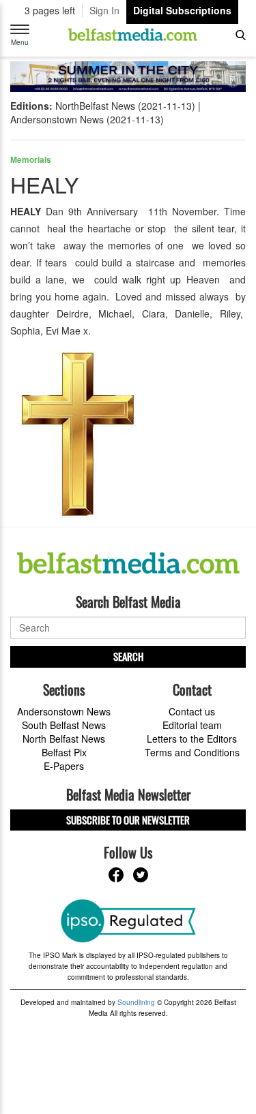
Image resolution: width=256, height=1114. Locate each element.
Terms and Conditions (192, 752)
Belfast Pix (64, 752)
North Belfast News (64, 738)
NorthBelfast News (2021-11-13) (125, 105)
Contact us (192, 711)
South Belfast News (64, 725)
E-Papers (64, 766)
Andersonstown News (64, 711)
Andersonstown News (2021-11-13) (87, 119)
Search (128, 656)
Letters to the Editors (192, 738)
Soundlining (136, 1002)
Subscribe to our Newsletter (128, 819)
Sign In (104, 10)
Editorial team (192, 725)
